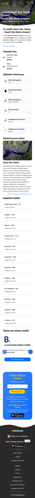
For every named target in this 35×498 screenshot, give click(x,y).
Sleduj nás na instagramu (19, 436)
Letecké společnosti (17, 461)
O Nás (17, 473)
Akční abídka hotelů (17, 359)
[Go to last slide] (4, 352)
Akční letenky (17, 453)
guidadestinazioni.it (17, 488)
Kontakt (17, 470)
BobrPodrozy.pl (17, 481)
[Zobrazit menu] (32, 2)
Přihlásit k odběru (17, 392)
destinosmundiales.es (17, 485)
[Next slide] (30, 352)
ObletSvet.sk (17, 477)
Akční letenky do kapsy (17, 441)
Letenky (17, 466)
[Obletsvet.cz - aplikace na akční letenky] (17, 415)
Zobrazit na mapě (8, 46)
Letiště (17, 457)
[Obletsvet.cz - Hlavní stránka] (4, 3)
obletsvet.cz (20, 495)
